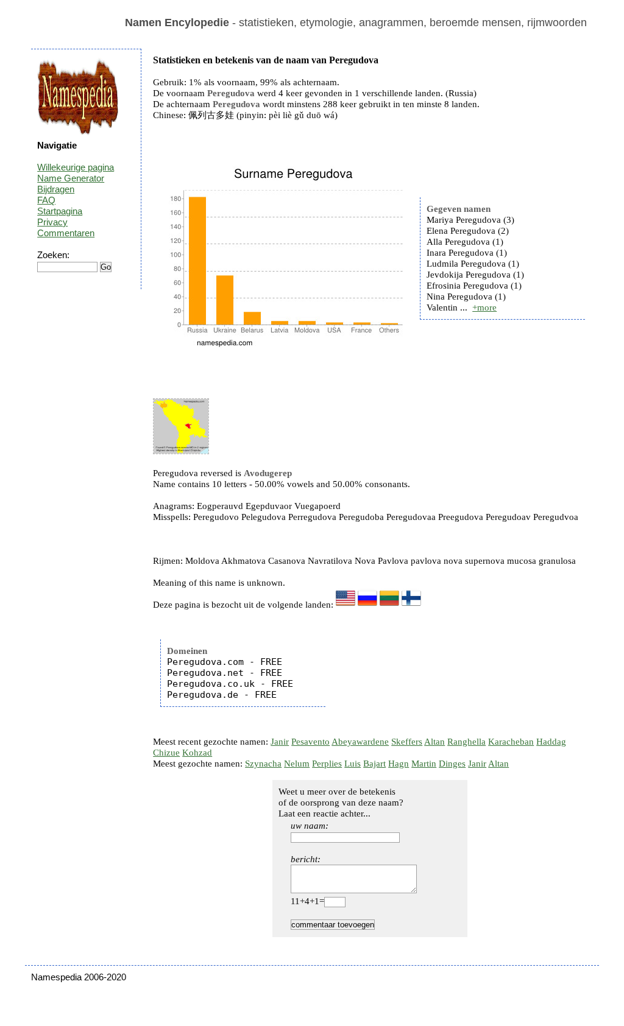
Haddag (551, 742)
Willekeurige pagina (75, 167)
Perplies (327, 763)
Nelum (297, 763)
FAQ (46, 200)
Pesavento (310, 742)
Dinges (452, 763)
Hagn (398, 763)
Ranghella (466, 742)
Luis (352, 763)
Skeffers (406, 742)
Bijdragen (55, 189)
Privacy (52, 222)
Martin (423, 763)
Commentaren (65, 233)
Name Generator (70, 178)
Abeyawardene (360, 742)
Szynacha (263, 763)
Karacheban (511, 742)
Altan (434, 742)
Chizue (166, 752)
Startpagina (59, 211)
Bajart (374, 763)
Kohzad (197, 752)
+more (484, 307)
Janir (280, 742)
